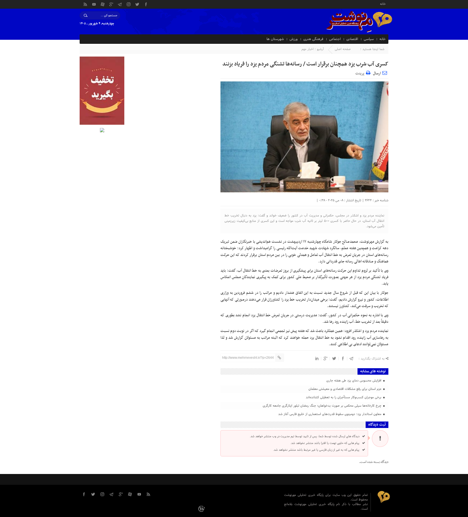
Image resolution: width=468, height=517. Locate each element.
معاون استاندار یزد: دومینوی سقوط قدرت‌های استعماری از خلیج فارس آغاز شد (330, 414)
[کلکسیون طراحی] (202, 508)
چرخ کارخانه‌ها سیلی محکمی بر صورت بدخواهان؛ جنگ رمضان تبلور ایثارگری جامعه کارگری (322, 406)
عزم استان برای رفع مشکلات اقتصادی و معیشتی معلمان (345, 389)
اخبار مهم (307, 49)
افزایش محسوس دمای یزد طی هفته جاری (354, 380)
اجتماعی (335, 39)
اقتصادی (352, 39)
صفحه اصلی (343, 49)
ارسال (377, 73)
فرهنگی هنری (313, 39)
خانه (383, 3)
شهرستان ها (275, 39)
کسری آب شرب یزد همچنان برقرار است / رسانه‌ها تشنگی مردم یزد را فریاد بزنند (305, 64)
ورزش (294, 39)
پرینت (360, 72)
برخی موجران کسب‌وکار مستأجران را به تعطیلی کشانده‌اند (344, 397)
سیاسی (369, 39)
